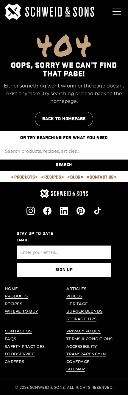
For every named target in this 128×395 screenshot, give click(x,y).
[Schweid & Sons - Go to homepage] (49, 12)
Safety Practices (25, 346)
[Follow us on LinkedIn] (64, 211)
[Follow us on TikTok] (97, 211)
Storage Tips (81, 318)
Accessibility (81, 346)
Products (24, 177)
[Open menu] (116, 11)
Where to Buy (21, 310)
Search (64, 165)
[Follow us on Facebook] (47, 211)
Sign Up (64, 270)
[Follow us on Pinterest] (81, 211)
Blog (75, 177)
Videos (74, 295)
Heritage (77, 303)
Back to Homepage (63, 119)
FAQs (10, 338)
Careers (14, 361)
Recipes (52, 177)
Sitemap (75, 368)
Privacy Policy (83, 330)
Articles (76, 288)
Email (22, 240)
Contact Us (102, 177)
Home (11, 288)
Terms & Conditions (89, 338)
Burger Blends (84, 310)
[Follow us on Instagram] (31, 211)
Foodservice (20, 353)
